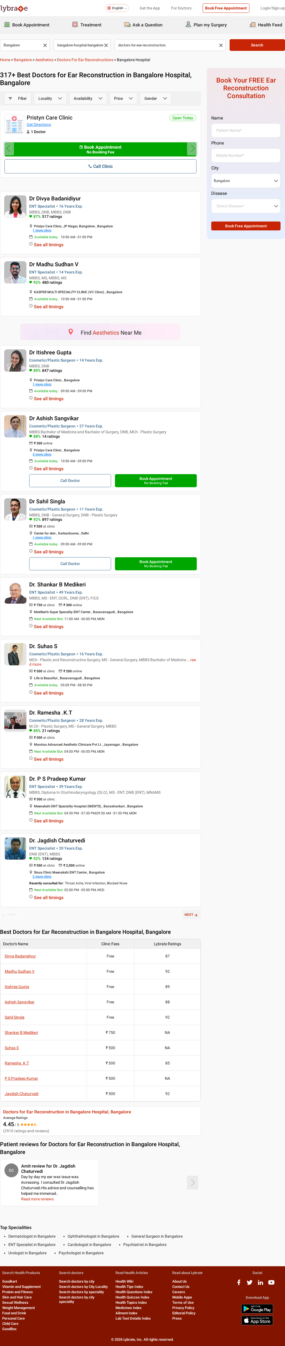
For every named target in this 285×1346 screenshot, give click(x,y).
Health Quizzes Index (132, 1297)
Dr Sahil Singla (47, 501)
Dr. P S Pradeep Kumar (57, 778)
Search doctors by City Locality (83, 1287)
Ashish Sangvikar (20, 1002)
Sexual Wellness (15, 1302)
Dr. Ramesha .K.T (50, 712)
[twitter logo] (249, 1284)
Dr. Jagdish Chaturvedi (57, 840)
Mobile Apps (182, 1297)
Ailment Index (126, 1313)
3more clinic (42, 454)
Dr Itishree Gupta (50, 352)
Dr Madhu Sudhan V (53, 264)
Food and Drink (14, 1313)
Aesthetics (44, 60)
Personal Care (13, 1318)
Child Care (10, 1324)
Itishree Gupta (17, 986)
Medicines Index (129, 1308)
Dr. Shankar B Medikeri (57, 584)
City (215, 168)
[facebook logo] (238, 1284)
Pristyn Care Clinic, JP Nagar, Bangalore (144, 117)
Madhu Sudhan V (20, 971)
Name (217, 118)
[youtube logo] (271, 1284)
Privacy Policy (183, 1308)
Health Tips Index (129, 1287)
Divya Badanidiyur (20, 956)
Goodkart (9, 1281)
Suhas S (12, 1048)
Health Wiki (124, 1281)
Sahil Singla (14, 1017)
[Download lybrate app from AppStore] (257, 1324)
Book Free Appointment (226, 8)
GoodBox (9, 1329)
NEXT (189, 915)
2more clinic (42, 877)
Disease (219, 193)
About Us (179, 1281)
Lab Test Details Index (133, 1318)
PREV (12, 915)
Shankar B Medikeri (21, 1032)
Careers (178, 1292)
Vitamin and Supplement (21, 1287)
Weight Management (18, 1308)
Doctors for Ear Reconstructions (85, 60)
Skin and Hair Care (17, 1297)
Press (177, 1318)
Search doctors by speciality (81, 1292)
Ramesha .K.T (17, 1063)
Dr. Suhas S (43, 646)
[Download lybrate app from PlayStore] (257, 1312)
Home (5, 60)
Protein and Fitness (17, 1292)
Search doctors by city (76, 1281)
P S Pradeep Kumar (21, 1078)
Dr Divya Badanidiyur (55, 198)
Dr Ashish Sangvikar (54, 418)
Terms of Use (183, 1302)
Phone (217, 143)
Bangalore (23, 60)
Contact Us (181, 1287)
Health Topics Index (131, 1302)
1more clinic (42, 230)
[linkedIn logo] (260, 1284)
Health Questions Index (134, 1292)
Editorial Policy (183, 1313)
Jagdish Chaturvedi (21, 1093)
